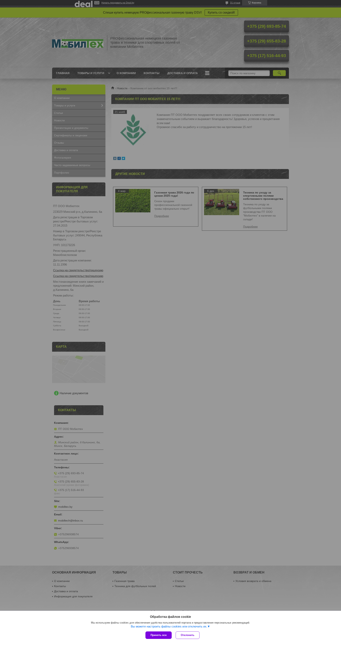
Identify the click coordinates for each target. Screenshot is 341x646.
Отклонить (187, 635)
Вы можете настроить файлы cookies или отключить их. (169, 626)
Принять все (159, 635)
